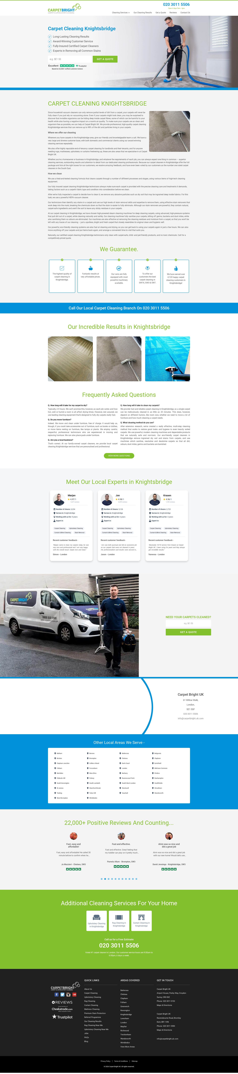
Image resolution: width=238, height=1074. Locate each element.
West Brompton (62, 798)
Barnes (91, 753)
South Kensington (62, 783)
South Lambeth (94, 783)
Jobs (86, 1033)
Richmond (124, 1031)
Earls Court (125, 763)
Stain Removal (79, 532)
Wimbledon (93, 798)
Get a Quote (161, 12)
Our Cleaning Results (143, 12)
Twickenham (125, 1034)
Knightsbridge (126, 1014)
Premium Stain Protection (95, 1013)
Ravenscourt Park (127, 778)
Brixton (59, 758)
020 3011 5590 (169, 1026)
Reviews (173, 12)
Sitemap (134, 1061)
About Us (88, 989)
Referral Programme (92, 1017)
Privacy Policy (105, 1061)
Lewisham (124, 1018)
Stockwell (125, 788)
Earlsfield (157, 763)
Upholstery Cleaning (76, 528)
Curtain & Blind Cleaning (62, 532)
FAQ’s (86, 1037)
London (124, 768)
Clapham (157, 758)
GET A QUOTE (105, 59)
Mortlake (59, 773)
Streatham (158, 788)
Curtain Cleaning (91, 1005)
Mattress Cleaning (91, 1009)
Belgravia (157, 753)
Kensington (125, 1010)
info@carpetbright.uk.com (191, 718)
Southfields (158, 783)
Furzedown (93, 768)
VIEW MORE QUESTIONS (119, 456)
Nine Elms (92, 773)
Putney (91, 778)
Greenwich (124, 1006)
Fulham (59, 768)
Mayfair (123, 1026)
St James (59, 788)
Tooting (59, 793)
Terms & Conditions (121, 1061)
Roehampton (158, 778)
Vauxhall (124, 793)
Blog (86, 1041)
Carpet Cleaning (59, 528)
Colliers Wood (94, 763)
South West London (128, 783)
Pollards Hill (60, 778)
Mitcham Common (160, 768)
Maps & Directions (164, 1005)
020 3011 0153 (169, 1001)
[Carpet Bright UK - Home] (64, 8)
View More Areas (127, 1047)
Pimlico (157, 773)
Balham (59, 753)
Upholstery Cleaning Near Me (96, 1029)
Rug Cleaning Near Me (93, 1025)
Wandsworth (158, 793)
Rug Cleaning (89, 1001)
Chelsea (124, 758)
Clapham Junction (62, 763)
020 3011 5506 (176, 4)
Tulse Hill (92, 793)
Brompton (92, 758)
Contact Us (185, 12)
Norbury (124, 773)
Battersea (125, 753)
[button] (102, 879)
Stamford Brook (95, 788)
